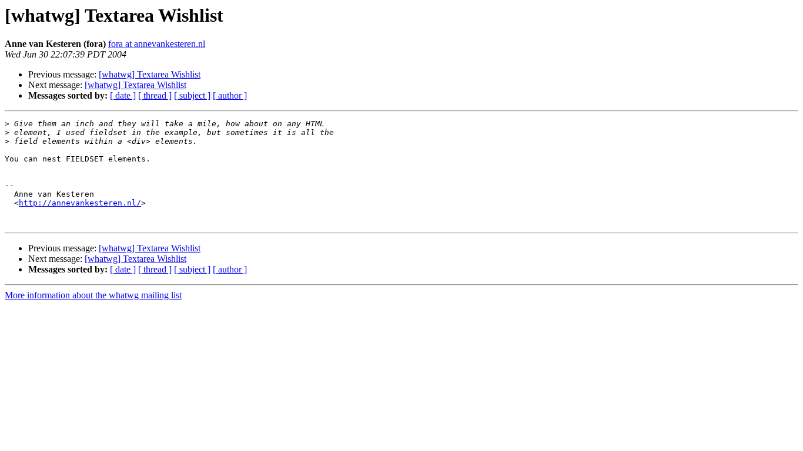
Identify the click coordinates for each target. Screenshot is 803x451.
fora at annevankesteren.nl (156, 44)
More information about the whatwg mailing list (93, 295)
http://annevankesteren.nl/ (80, 202)
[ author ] (230, 95)
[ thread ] (155, 95)
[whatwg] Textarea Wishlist (149, 74)
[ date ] (123, 95)
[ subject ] (192, 95)
